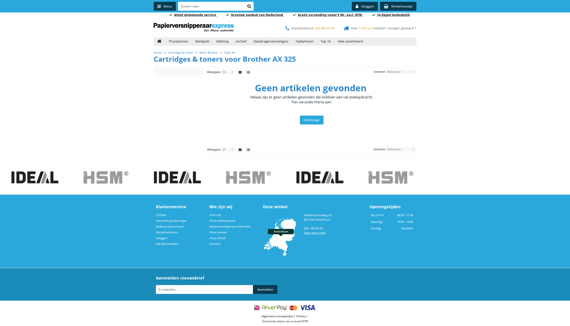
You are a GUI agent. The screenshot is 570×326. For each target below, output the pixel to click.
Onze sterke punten (222, 221)
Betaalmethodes (167, 232)
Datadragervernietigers (271, 41)
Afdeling (222, 41)
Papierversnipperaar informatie (230, 226)
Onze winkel (217, 238)
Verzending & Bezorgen (171, 221)
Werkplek (202, 41)
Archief (241, 41)
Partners (215, 244)
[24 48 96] (229, 72)
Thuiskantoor (178, 41)
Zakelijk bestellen (167, 244)
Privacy (301, 316)
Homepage (312, 120)
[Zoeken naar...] (249, 6)
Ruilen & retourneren (170, 226)
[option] (35, 178)
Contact (161, 215)
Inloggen (161, 238)
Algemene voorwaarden (277, 316)
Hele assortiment (350, 41)
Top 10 (326, 41)
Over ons (215, 215)
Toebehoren (304, 41)
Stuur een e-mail (315, 233)
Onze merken (218, 232)
